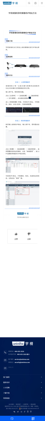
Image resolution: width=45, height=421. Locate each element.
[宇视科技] (10, 3)
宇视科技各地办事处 (29, 324)
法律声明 (25, 404)
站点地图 (11, 404)
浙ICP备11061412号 (12, 408)
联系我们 (18, 404)
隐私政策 (33, 404)
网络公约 (10, 367)
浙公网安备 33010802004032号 (30, 408)
